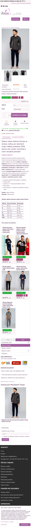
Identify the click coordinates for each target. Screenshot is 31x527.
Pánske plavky (6, 351)
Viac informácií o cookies (7, 522)
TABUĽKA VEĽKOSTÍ (7, 155)
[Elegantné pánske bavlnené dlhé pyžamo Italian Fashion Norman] (15, 49)
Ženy (8, 340)
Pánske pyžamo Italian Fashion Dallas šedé (8, 268)
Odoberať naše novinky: (8, 431)
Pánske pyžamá (6, 345)
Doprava (24, 3)
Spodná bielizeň (7, 342)
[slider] (16, 84)
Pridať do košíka (20, 115)
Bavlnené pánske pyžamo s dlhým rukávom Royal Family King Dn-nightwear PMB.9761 (22, 231)
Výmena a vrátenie (16, 3)
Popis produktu (6, 137)
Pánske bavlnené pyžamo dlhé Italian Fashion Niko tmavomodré (8, 230)
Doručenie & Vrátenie (18, 137)
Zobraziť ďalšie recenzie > (7, 381)
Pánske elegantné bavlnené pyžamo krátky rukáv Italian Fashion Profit (8, 304)
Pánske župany (6, 348)
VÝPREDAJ (4, 353)
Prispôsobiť (4, 524)
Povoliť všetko (24, 524)
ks (10, 115)
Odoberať (5, 439)
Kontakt (29, 3)
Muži (23, 340)
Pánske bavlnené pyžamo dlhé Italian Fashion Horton (21, 268)
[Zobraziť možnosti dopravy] (15, 365)
